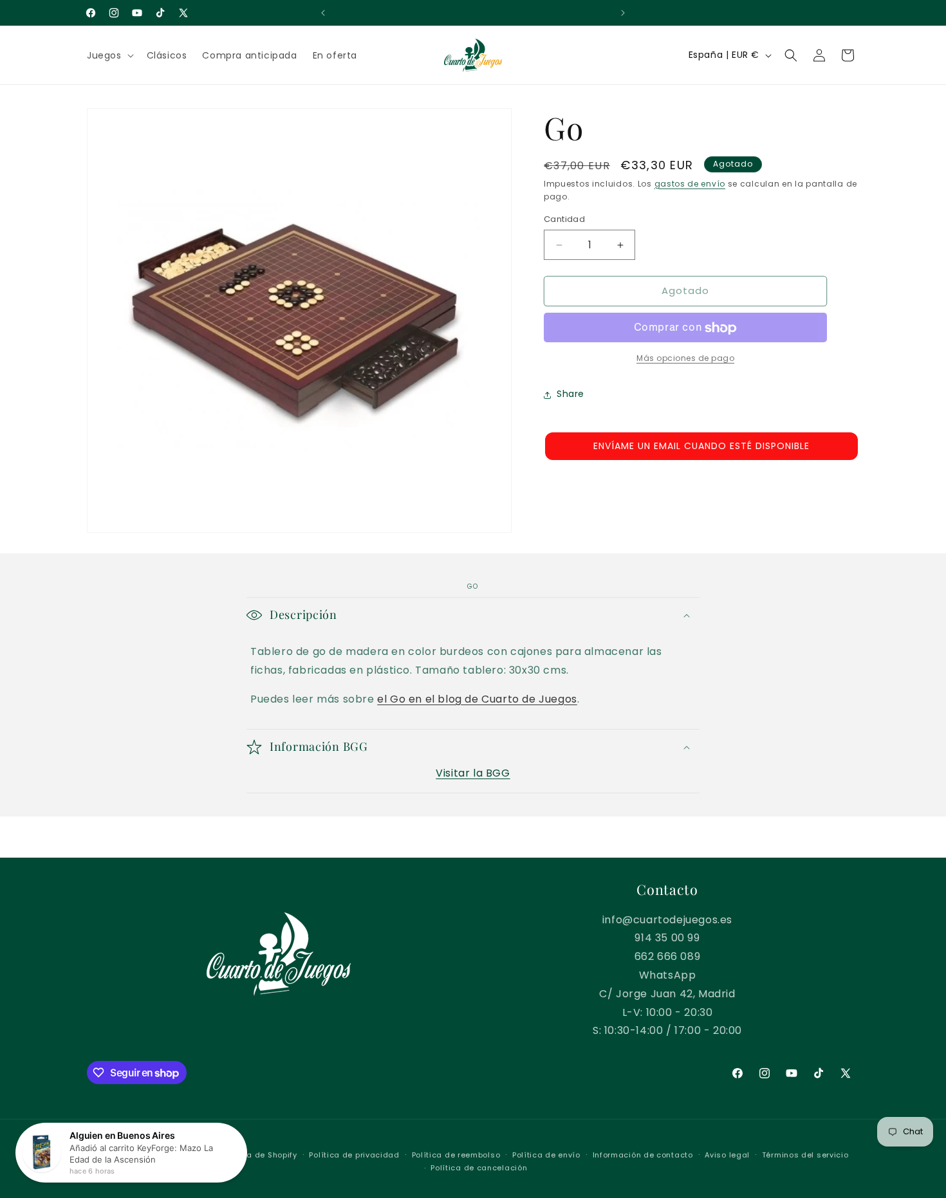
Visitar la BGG (473, 773)
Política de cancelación (479, 1168)
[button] (109, 55)
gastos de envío (690, 183)
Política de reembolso (456, 1155)
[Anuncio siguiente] (623, 13)
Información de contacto (643, 1155)
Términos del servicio (805, 1155)
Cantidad (564, 220)
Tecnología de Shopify (252, 1155)
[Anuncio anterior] (323, 13)
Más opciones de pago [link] (685, 358)
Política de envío (546, 1155)
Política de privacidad (354, 1155)
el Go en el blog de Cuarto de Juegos (477, 699)
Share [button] (570, 394)
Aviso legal (727, 1155)
